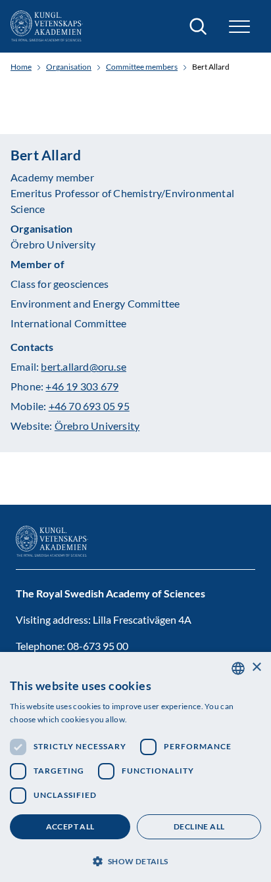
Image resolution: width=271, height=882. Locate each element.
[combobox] (238, 668)
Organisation (68, 67)
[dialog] (135, 767)
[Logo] (47, 26)
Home (21, 67)
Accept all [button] (70, 826)
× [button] (256, 667)
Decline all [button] (199, 826)
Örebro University (97, 425)
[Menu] (239, 26)
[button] (135, 860)
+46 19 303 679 (81, 386)
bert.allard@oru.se (83, 366)
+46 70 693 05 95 (89, 406)
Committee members (142, 67)
